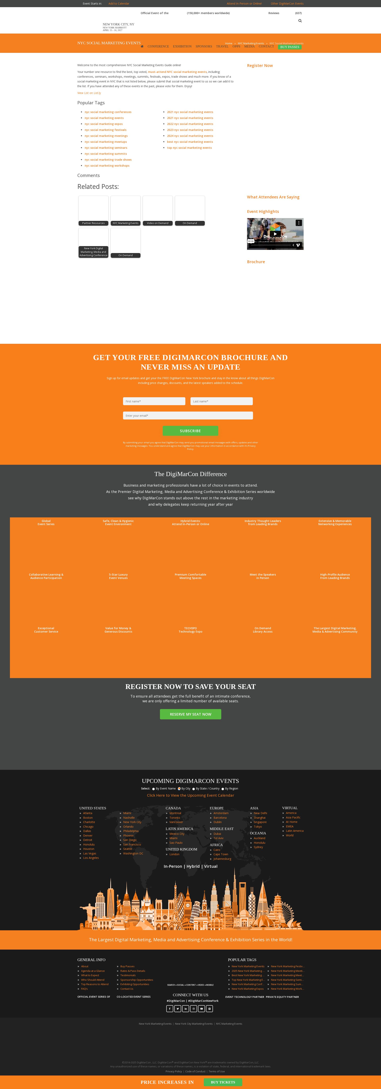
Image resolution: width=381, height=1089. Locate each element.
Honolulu (89, 844)
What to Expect (90, 975)
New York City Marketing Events (194, 1023)
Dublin (218, 822)
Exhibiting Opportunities (134, 984)
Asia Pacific (293, 817)
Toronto (174, 817)
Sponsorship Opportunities (136, 980)
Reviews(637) (285, 13)
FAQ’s (84, 988)
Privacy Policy (174, 1071)
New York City (132, 822)
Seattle (127, 849)
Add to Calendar (119, 3)
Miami (127, 813)
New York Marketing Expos (248, 988)
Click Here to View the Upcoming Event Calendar (190, 795)
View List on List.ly (89, 93)
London (174, 854)
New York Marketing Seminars (288, 980)
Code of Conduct (195, 1071)
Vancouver (176, 822)
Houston (88, 849)
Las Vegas (89, 853)
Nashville (129, 817)
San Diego (130, 840)
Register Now (260, 65)
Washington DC (133, 853)
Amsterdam (221, 813)
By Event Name (166, 788)
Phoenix (128, 835)
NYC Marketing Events (229, 1023)
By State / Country (207, 788)
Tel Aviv (218, 838)
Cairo (217, 850)
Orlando (128, 826)
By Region (231, 788)
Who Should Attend (92, 980)
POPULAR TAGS (242, 960)
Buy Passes (127, 966)
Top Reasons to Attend (95, 984)
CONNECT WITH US (190, 995)
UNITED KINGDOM (181, 849)
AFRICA (216, 845)
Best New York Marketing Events (249, 975)
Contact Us (126, 988)
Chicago (88, 826)
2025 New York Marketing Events (249, 971)
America (291, 813)
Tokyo (258, 826)
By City (185, 788)
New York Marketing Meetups (288, 975)
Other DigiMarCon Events (287, 3)
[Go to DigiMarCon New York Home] (90, 31)
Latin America (295, 831)
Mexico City (176, 834)
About (84, 966)
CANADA (173, 808)
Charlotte (89, 822)
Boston (88, 817)
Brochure (256, 261)
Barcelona (220, 817)
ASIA (254, 808)
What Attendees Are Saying (273, 197)
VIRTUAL (290, 808)
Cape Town (221, 854)
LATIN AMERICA (179, 829)
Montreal (175, 813)
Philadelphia (131, 831)
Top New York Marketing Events (249, 980)
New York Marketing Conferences (249, 984)
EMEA (289, 826)
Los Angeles (91, 858)
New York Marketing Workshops (288, 988)
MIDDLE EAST (222, 829)
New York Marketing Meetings (288, 971)
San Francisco (132, 844)
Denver (87, 835)
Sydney (258, 847)
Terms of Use (217, 1071)
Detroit (87, 840)
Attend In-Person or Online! (244, 3)
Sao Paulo (176, 843)
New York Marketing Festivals (288, 966)
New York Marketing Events (248, 966)
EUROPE (217, 808)
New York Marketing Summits (288, 984)
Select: (145, 788)
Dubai (217, 834)
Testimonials (128, 975)
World (289, 835)
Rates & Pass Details (132, 971)
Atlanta (87, 813)
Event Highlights (263, 211)
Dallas (87, 831)
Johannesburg (222, 859)
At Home (291, 822)
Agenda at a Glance (93, 971)
